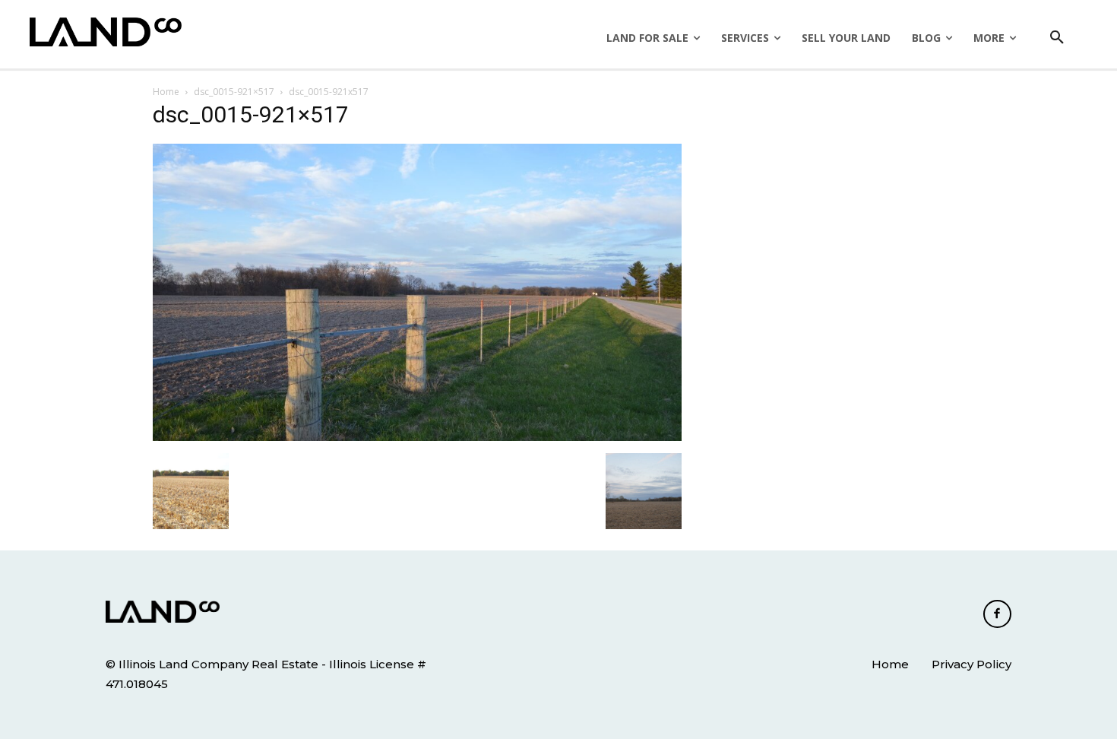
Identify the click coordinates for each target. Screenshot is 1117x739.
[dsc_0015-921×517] (417, 437)
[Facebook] (997, 614)
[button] (1057, 38)
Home (166, 91)
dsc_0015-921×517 (234, 91)
